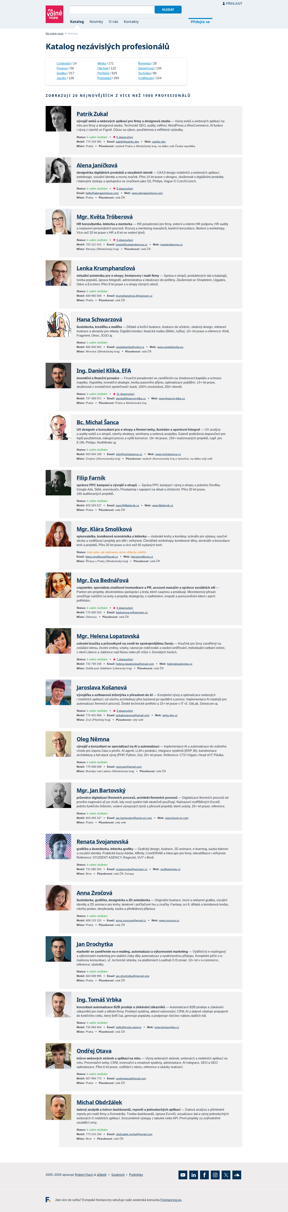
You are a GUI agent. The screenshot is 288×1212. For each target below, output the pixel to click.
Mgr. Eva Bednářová (103, 580)
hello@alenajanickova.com (102, 193)
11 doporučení (125, 393)
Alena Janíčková (97, 165)
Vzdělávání (146, 78)
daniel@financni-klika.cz (131, 398)
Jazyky (61, 78)
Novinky (96, 21)
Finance (62, 68)
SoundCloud (236, 1174)
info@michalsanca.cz (129, 454)
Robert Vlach (84, 1174)
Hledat (168, 9)
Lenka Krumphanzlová (106, 268)
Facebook (204, 1174)
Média (101, 63)
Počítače (103, 73)
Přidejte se (200, 21)
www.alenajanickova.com (147, 193)
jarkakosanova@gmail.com (132, 715)
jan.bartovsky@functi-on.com (134, 817)
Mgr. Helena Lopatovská (108, 636)
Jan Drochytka (95, 944)
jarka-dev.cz (170, 715)
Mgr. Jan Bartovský (101, 790)
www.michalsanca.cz (168, 454)
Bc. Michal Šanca (98, 422)
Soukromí (118, 1174)
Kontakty (131, 21)
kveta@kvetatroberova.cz (131, 244)
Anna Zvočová (94, 892)
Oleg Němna (93, 739)
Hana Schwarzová (99, 319)
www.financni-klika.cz (172, 398)
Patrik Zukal (92, 113)
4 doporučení (125, 607)
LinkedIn (193, 1174)
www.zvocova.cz (169, 920)
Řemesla (144, 63)
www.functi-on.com (176, 817)
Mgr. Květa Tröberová (105, 216)
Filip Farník (91, 477)
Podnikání (104, 78)
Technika (144, 73)
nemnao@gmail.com (129, 766)
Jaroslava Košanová (102, 687)
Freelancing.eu (50, 1199)
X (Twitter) (226, 1174)
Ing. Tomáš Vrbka (99, 999)
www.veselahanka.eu (170, 347)
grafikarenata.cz (170, 869)
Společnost (146, 68)
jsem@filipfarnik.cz (127, 505)
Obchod (102, 68)
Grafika (62, 73)
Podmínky (136, 1174)
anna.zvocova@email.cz (131, 920)
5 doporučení (125, 137)
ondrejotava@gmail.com (131, 1078)
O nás (113, 21)
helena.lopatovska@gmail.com (135, 663)
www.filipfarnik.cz (162, 505)
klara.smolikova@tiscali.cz (102, 556)
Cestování (64, 63)
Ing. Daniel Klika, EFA (104, 370)
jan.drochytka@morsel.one (132, 976)
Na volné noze (54, 33)
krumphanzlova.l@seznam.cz (134, 295)
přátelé (102, 1174)
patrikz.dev (159, 141)
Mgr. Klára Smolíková (104, 529)
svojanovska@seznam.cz (131, 869)
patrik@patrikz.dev (127, 141)
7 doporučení (125, 659)
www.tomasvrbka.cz (167, 1027)
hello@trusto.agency (128, 1027)
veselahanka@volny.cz (130, 347)
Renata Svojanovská (102, 841)
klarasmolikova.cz (142, 556)
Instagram (215, 1174)
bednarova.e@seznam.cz (132, 612)
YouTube (182, 1174)
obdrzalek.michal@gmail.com (134, 1134)
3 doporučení (125, 710)
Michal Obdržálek (99, 1102)
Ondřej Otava (94, 1050)
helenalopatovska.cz (179, 663)
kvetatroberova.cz (171, 244)
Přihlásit (234, 3)
